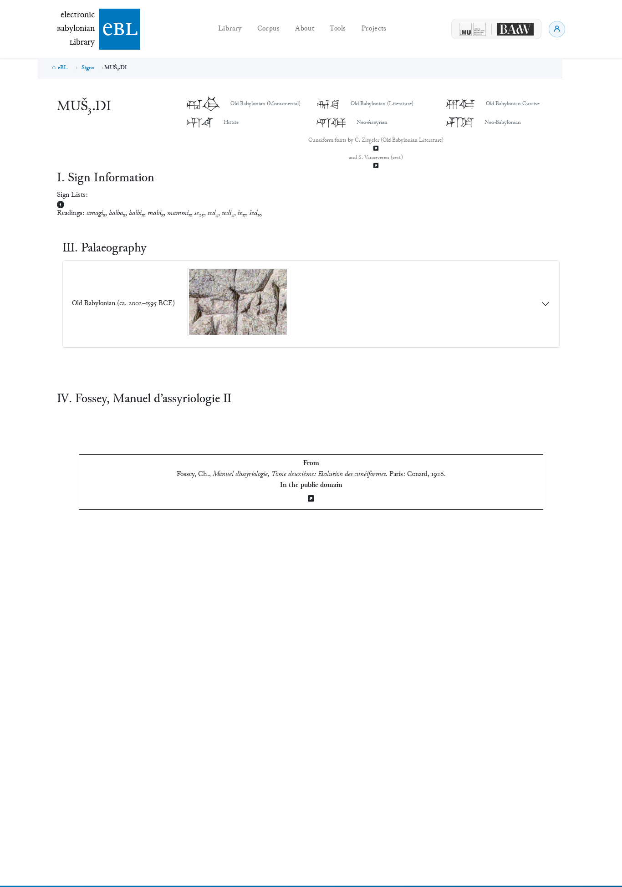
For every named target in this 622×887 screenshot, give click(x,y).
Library (230, 29)
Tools (338, 29)
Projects (374, 29)
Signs (88, 68)
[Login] (557, 29)
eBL (63, 68)
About (304, 29)
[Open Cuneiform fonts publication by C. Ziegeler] (376, 149)
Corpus (268, 29)
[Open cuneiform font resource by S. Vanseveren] (376, 166)
